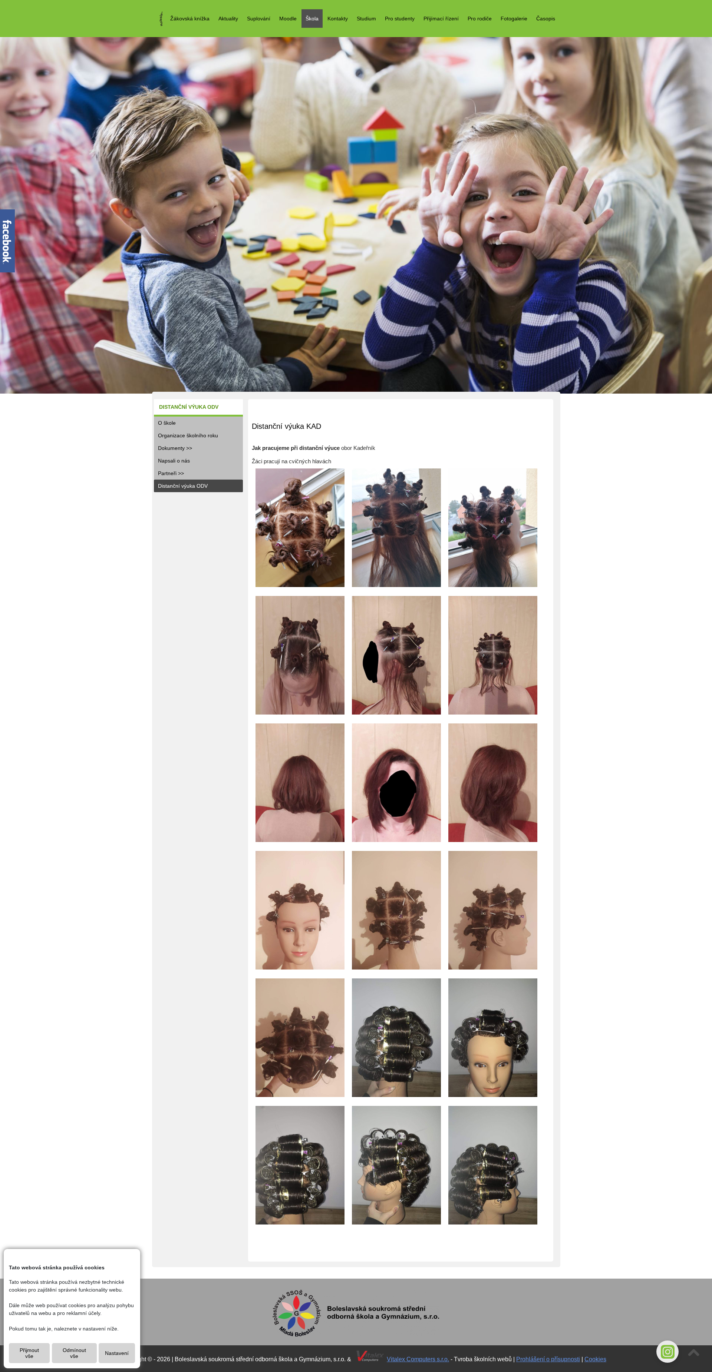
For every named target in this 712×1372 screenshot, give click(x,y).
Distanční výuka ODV (183, 486)
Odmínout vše (74, 1353)
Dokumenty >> (175, 448)
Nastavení (117, 1353)
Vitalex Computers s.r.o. (418, 1359)
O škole (167, 423)
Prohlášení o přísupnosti (548, 1359)
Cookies (595, 1359)
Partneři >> (171, 473)
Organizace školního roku (188, 435)
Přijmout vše (29, 1353)
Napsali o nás (174, 461)
